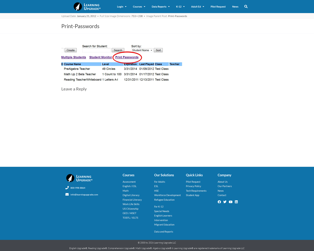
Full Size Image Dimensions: (121, 16)
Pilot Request (218, 6)
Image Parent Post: (166, 16)
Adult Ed (196, 6)
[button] (246, 6)
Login (120, 6)
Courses (137, 6)
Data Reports (159, 6)
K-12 (179, 6)
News (235, 6)
